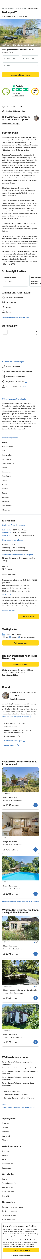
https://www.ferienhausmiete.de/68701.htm (18, 1107)
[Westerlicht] (20, 824)
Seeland (5, 426)
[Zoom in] (36, 331)
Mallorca (5, 1131)
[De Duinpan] (20, 928)
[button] (33, 3)
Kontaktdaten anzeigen (11, 124)
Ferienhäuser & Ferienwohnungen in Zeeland (19, 1068)
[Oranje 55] (20, 1016)
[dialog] (21, 1241)
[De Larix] (20, 779)
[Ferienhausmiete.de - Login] (28, 3)
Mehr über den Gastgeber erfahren (15, 716)
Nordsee (5, 1123)
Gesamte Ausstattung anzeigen (13, 317)
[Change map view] (5, 332)
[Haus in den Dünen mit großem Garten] (20, 972)
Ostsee (5, 1127)
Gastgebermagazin (9, 1211)
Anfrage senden (28, 616)
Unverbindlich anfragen (20, 75)
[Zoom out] (36, 334)
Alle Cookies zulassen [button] (21, 1250)
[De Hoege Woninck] (20, 868)
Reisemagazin (7, 1187)
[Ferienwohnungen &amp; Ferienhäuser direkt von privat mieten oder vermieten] (3, 3)
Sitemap (5, 1140)
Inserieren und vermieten (12, 1207)
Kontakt (5, 1196)
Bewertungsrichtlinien (10, 675)
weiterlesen (6, 610)
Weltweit (6, 1136)
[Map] (20, 343)
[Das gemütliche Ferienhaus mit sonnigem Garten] (20, 33)
